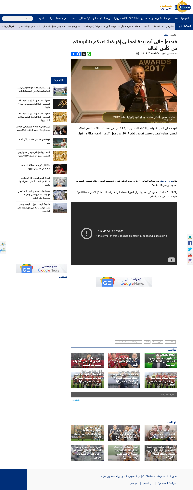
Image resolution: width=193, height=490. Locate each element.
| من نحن (136, 483)
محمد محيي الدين (169, 53)
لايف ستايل (85, 18)
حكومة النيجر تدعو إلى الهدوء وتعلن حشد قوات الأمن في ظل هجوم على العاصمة (34, 208)
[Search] (3, 17)
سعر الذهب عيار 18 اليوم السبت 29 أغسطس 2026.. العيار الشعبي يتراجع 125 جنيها (34, 117)
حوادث (50, 18)
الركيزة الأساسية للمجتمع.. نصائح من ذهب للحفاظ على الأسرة (161, 434)
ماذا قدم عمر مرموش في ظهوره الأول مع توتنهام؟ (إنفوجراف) (134, 26)
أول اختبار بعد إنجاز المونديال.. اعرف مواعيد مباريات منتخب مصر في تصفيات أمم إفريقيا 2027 (87, 378)
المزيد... (40, 18)
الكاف (147, 342)
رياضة (107, 18)
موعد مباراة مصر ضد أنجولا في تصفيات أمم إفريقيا (162, 381)
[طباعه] (137, 53)
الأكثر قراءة (58, 80)
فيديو (144, 18)
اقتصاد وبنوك (120, 18)
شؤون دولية (155, 18)
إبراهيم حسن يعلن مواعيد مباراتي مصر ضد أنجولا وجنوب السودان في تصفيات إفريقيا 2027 (124, 378)
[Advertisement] (53, 6)
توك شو (97, 18)
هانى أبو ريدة (166, 181)
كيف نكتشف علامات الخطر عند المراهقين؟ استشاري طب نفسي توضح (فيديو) (126, 452)
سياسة (167, 18)
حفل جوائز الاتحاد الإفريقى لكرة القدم (129, 342)
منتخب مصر (170, 342)
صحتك (72, 18)
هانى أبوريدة (157, 342)
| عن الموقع (150, 483)
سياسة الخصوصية (167, 483)
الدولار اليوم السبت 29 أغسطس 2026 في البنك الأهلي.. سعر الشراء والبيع (34, 181)
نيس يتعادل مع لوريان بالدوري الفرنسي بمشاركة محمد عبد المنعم (87, 362)
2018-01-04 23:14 (150, 53)
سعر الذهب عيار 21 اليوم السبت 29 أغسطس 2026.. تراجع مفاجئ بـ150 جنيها (34, 104)
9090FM (134, 18)
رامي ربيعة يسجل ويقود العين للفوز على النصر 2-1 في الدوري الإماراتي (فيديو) (87, 452)
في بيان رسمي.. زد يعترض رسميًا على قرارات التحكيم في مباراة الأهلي (72, 26)
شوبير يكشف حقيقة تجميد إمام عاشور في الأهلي (126, 362)
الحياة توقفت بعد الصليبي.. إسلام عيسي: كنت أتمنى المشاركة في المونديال (161, 360)
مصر (176, 18)
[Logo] (164, 6)
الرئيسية (185, 18)
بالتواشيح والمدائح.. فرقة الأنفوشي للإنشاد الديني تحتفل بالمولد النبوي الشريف (161, 452)
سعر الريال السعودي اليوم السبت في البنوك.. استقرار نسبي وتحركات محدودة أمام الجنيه (34, 194)
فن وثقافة (61, 18)
